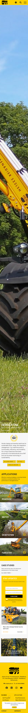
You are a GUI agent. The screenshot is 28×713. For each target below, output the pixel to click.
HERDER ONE (10, 425)
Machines (4, 695)
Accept (14, 707)
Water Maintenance (21, 700)
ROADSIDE (7, 499)
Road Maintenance (20, 698)
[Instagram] (16, 687)
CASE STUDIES (7, 565)
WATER (5, 517)
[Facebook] (6, 687)
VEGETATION (8, 535)
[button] (20, 2)
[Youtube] (21, 687)
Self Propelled (6, 698)
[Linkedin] (11, 687)
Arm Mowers (6, 700)
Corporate (17, 711)
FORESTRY (7, 552)
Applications (9, 474)
